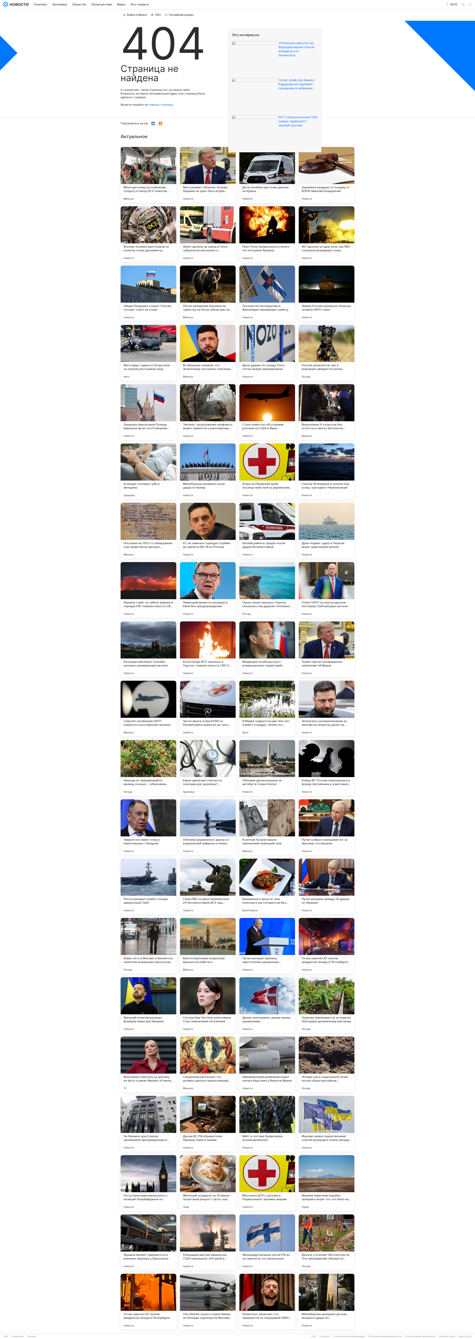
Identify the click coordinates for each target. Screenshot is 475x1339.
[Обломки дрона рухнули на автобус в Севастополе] (267, 768)
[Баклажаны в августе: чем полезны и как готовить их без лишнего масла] (267, 886)
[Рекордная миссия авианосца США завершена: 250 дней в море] (208, 1242)
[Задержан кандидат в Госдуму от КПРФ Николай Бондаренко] (326, 175)
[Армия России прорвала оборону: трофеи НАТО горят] (326, 293)
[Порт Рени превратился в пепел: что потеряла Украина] (267, 234)
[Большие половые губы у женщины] (148, 471)
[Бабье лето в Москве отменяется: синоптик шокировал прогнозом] (148, 946)
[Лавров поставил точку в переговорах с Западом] (148, 827)
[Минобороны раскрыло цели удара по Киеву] (208, 471)
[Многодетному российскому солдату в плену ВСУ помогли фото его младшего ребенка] (148, 175)
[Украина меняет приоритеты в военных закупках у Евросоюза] (148, 1242)
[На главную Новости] (18, 4)
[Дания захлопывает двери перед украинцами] (267, 1005)
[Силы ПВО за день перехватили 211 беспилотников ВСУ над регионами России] (208, 886)
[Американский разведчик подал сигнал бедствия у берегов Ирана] (267, 1064)
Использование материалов (420, 1336)
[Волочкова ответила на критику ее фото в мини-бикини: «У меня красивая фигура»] (148, 1064)
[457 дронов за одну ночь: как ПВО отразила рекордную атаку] (326, 234)
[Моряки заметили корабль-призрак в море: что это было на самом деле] (326, 1183)
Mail (6, 1336)
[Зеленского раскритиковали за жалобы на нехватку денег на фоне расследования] (326, 708)
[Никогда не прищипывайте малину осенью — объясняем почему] (148, 768)
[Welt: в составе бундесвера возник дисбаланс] (267, 1123)
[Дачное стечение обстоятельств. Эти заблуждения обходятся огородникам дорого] (326, 1242)
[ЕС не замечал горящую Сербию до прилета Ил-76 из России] (208, 530)
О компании (17, 1336)
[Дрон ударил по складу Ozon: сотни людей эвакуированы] (267, 352)
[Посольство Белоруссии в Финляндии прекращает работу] (267, 293)
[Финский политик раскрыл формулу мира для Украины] (148, 1005)
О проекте (324, 1336)
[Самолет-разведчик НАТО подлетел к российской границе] (148, 708)
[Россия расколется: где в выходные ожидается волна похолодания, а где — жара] (326, 352)
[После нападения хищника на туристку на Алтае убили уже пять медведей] (208, 293)
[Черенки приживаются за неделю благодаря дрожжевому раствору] (326, 1005)
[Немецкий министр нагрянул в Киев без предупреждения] (208, 590)
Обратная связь (446, 1336)
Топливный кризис (181, 14)
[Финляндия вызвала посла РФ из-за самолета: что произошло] (267, 1242)
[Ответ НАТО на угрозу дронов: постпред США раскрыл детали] (326, 590)
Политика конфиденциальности (385, 1336)
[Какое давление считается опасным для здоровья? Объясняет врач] (208, 768)
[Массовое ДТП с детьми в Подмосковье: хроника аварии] (267, 1183)
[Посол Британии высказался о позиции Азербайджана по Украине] (148, 1183)
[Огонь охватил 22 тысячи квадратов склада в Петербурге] (148, 1301)
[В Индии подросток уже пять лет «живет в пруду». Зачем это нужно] (267, 708)
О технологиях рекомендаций (349, 1336)
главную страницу (160, 104)
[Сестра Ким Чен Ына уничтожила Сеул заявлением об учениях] (208, 1005)
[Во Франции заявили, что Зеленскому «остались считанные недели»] (208, 352)
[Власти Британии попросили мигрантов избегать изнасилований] (208, 946)
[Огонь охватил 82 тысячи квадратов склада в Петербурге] (326, 946)
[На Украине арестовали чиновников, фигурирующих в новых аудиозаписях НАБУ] (148, 1123)
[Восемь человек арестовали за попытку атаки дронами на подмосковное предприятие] (148, 234)
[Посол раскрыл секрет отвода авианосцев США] (148, 886)
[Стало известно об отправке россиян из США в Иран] (267, 412)
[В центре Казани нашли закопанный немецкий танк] (267, 827)
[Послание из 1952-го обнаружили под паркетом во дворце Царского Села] (148, 530)
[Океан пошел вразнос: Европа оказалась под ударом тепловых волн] (267, 590)
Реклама (31, 1336)
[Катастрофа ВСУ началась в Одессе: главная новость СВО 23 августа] (208, 649)
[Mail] (5, 4)
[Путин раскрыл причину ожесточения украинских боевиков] (267, 946)
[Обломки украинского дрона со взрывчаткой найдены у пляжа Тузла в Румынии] (208, 827)
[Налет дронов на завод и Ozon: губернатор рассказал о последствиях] (208, 234)
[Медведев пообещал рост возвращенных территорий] (267, 649)
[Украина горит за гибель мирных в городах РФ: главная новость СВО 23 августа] (148, 590)
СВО (158, 14)
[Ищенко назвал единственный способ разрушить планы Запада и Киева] (326, 1123)
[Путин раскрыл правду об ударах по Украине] (326, 886)
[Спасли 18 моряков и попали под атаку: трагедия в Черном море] (326, 471)
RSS (313, 1336)
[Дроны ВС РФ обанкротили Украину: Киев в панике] (208, 1123)
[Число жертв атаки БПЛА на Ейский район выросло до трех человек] (208, 708)
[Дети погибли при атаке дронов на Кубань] (267, 175)
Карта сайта (465, 1336)
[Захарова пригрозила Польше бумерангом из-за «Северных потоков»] (148, 412)
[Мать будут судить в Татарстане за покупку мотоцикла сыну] (148, 352)
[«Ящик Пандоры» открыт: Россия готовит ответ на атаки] (148, 293)
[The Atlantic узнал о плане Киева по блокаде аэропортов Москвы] (208, 1301)
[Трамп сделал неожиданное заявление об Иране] (326, 649)
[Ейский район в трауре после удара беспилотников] (267, 530)
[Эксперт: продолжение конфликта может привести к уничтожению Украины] (208, 412)
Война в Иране (137, 14)
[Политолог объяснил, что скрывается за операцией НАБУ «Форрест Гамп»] (267, 1301)
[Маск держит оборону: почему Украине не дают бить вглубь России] (208, 175)
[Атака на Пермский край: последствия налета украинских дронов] (267, 471)
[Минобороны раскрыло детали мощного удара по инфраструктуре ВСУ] (326, 1301)
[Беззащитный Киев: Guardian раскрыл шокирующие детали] (148, 649)
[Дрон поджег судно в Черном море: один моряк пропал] (326, 530)
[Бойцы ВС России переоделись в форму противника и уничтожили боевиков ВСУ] (326, 768)
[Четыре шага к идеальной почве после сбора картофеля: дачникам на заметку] (326, 1064)
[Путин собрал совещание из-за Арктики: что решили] (326, 827)
